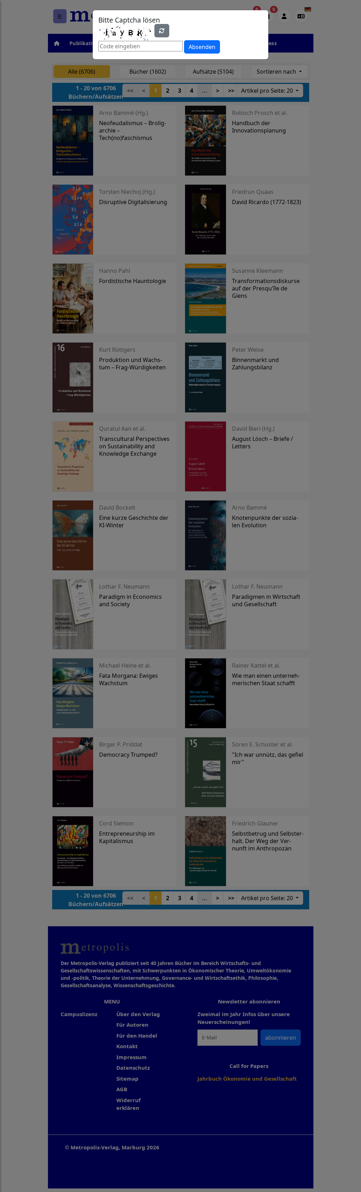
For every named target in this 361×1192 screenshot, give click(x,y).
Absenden (202, 47)
